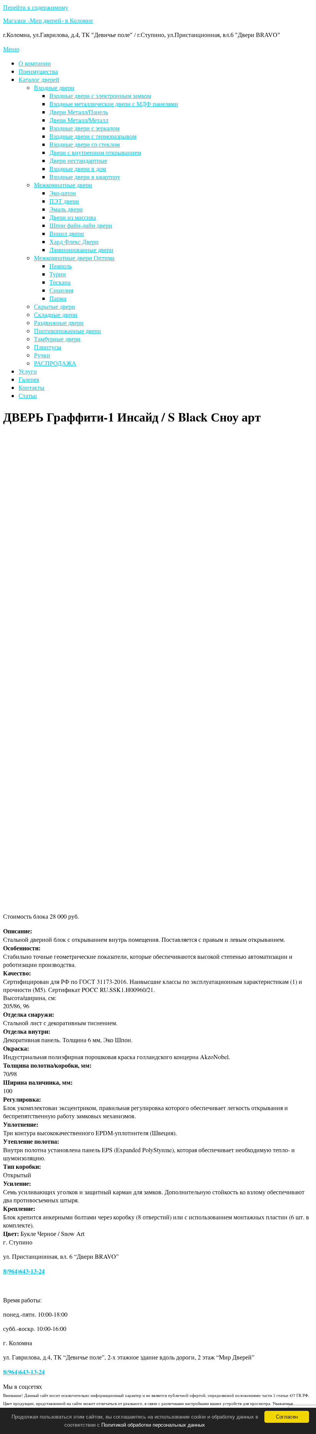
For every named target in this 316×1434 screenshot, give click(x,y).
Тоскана (60, 282)
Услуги (27, 371)
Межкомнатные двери (63, 185)
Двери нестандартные (78, 160)
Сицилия (61, 290)
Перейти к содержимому (35, 7)
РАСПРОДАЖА (55, 363)
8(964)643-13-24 (24, 1270)
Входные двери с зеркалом (84, 128)
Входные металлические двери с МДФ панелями (113, 104)
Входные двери (54, 87)
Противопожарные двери (67, 331)
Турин (57, 274)
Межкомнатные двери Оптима (74, 258)
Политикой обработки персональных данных (153, 1425)
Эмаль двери (66, 209)
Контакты (31, 387)
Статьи (27, 395)
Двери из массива (72, 217)
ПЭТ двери (64, 201)
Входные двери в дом (77, 168)
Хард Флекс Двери (74, 241)
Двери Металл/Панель (78, 112)
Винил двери (66, 233)
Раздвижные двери (59, 322)
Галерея (28, 379)
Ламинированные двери (81, 249)
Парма (57, 298)
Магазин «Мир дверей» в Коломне (48, 21)
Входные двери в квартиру (84, 177)
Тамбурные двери (57, 339)
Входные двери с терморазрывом (92, 136)
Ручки (42, 355)
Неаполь (60, 266)
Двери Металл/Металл (78, 120)
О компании (34, 63)
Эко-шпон (62, 193)
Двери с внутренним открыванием (95, 152)
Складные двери (55, 314)
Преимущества (38, 71)
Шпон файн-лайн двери (80, 225)
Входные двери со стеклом (84, 144)
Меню (11, 49)
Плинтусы (47, 347)
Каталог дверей (38, 79)
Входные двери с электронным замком (100, 95)
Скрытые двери (54, 306)
